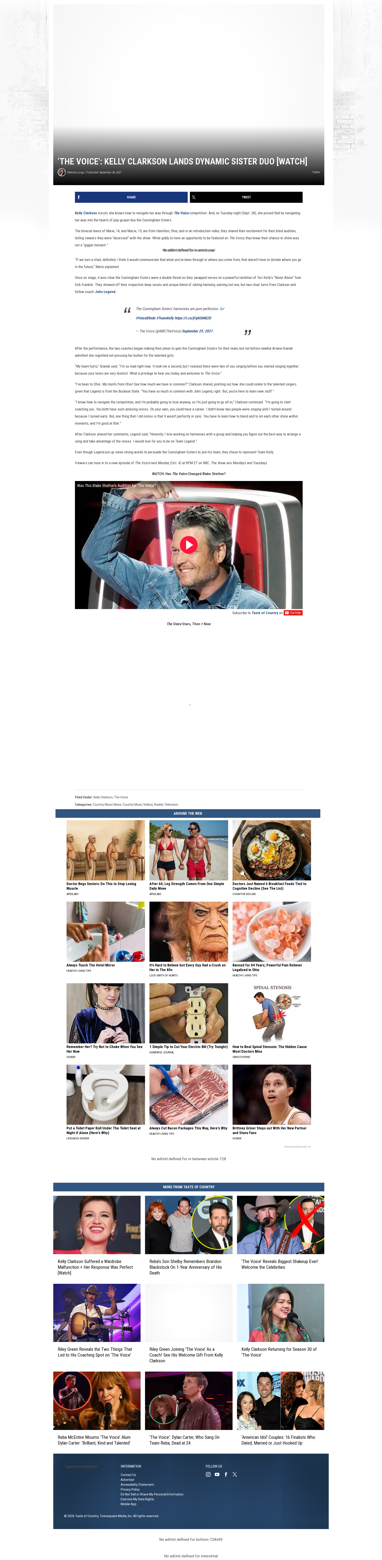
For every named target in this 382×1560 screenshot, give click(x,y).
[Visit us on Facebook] (227, 1474)
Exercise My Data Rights (137, 1499)
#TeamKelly (165, 318)
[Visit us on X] (236, 1474)
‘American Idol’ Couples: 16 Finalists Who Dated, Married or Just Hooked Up (278, 1439)
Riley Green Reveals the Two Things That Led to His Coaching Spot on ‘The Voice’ (95, 1352)
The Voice (181, 213)
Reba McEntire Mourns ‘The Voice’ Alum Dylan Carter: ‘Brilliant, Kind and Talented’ (94, 1439)
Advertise (127, 1479)
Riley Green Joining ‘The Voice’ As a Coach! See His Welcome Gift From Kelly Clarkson (186, 1355)
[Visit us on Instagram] (210, 1474)
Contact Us (128, 1475)
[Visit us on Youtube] (218, 1474)
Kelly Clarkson (86, 213)
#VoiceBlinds (145, 318)
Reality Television (166, 804)
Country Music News (107, 804)
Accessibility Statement (137, 1484)
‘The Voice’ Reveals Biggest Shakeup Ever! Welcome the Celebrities (279, 1264)
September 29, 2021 (197, 331)
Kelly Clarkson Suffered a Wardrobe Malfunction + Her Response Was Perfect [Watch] (95, 1267)
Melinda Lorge (75, 172)
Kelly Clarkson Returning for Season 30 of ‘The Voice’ (279, 1352)
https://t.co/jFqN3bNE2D (193, 318)
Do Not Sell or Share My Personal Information (152, 1494)
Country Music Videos (138, 804)
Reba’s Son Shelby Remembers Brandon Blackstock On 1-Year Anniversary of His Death (185, 1267)
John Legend (105, 291)
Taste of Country (265, 613)
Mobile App (128, 1504)
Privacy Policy (130, 1489)
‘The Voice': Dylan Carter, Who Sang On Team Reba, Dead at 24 (184, 1439)
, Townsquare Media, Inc (115, 1516)
